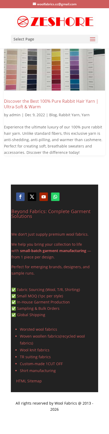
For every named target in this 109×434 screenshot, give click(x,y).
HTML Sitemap (29, 380)
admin (15, 114)
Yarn (85, 114)
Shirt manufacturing (38, 370)
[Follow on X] (32, 197)
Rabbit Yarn (69, 114)
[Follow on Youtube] (43, 197)
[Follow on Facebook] (20, 197)
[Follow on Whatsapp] (55, 197)
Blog (53, 114)
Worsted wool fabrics (38, 329)
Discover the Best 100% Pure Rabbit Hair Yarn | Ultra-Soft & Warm (51, 104)
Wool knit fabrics (34, 349)
